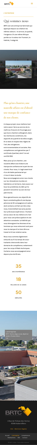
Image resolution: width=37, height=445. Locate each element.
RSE (19, 437)
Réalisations (11, 437)
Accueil (7, 435)
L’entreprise (15, 435)
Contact (24, 437)
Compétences (25, 435)
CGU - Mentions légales (18, 429)
